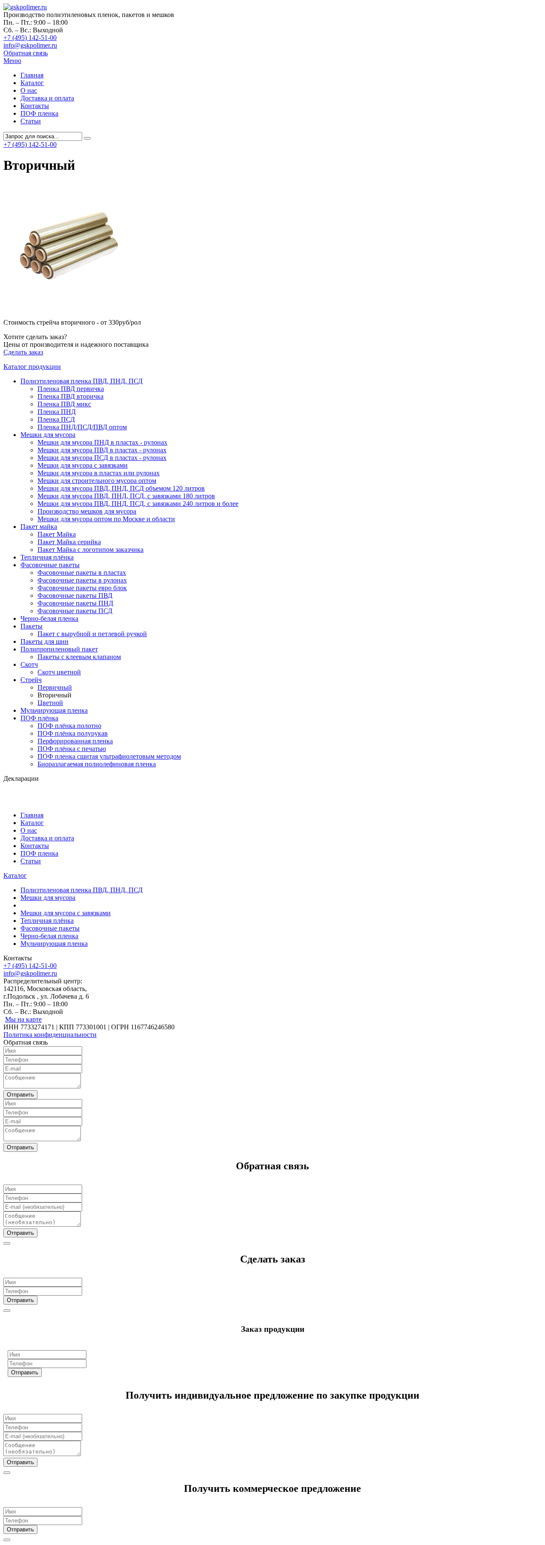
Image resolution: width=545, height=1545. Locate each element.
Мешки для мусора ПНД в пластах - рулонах (102, 442)
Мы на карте (23, 1019)
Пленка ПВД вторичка (70, 396)
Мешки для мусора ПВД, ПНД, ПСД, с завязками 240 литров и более (137, 503)
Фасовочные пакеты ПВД (74, 595)
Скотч (29, 664)
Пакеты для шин (44, 641)
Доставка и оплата (47, 98)
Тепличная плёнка (47, 557)
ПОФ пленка (39, 113)
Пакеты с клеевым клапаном (79, 656)
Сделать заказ (23, 352)
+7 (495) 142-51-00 (30, 37)
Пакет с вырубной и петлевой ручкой (92, 633)
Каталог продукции (32, 366)
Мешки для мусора (47, 434)
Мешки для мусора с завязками (82, 465)
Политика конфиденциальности (50, 1034)
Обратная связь (25, 53)
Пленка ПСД (56, 419)
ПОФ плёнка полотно (69, 725)
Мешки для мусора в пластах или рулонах (98, 473)
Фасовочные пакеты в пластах (81, 572)
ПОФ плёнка (39, 718)
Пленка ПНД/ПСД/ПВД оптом (82, 427)
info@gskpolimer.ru (30, 45)
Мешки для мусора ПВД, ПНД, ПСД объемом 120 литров (121, 488)
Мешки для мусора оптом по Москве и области (106, 519)
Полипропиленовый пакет (59, 649)
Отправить (20, 1094)
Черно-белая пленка (49, 618)
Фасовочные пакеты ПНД (75, 603)
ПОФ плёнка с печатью (71, 748)
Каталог (32, 82)
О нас (28, 90)
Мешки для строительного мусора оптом (96, 480)
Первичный (54, 687)
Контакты (34, 105)
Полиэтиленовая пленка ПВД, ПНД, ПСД (81, 381)
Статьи (30, 121)
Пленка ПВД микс (64, 404)
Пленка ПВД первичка (70, 388)
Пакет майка (38, 526)
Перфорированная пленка (75, 741)
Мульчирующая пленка (54, 710)
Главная (31, 75)
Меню (12, 60)
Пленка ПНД (56, 411)
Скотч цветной (59, 672)
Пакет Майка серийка (69, 541)
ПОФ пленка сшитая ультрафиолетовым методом (109, 756)
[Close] (6, 1243)
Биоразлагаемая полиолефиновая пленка (96, 764)
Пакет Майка (56, 534)
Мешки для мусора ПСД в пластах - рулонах (101, 457)
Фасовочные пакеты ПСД (74, 610)
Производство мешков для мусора (86, 511)
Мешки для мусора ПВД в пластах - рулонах (101, 450)
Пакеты (31, 626)
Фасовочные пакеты (50, 564)
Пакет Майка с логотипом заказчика (90, 549)
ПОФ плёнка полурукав (72, 733)
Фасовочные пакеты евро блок (82, 587)
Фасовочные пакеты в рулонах (82, 580)
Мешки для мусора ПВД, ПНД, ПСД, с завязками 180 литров (126, 496)
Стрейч (31, 679)
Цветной (50, 702)
